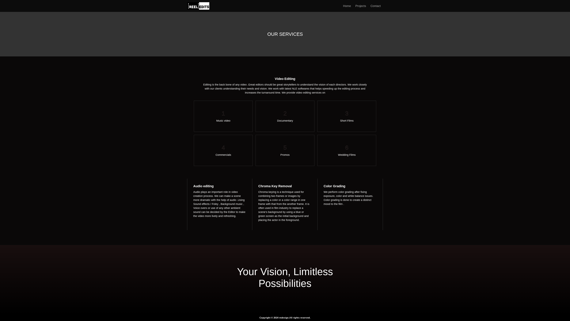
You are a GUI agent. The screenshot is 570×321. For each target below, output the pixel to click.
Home (347, 6)
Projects (360, 6)
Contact (375, 6)
